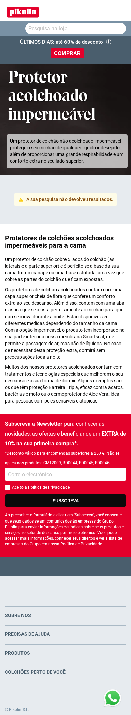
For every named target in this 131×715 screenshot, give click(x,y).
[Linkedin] (92, 566)
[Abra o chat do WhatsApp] (112, 698)
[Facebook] (39, 566)
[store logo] (23, 10)
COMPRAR (67, 53)
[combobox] (75, 28)
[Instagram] (79, 566)
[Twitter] (52, 566)
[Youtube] (65, 566)
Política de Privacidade (49, 487)
